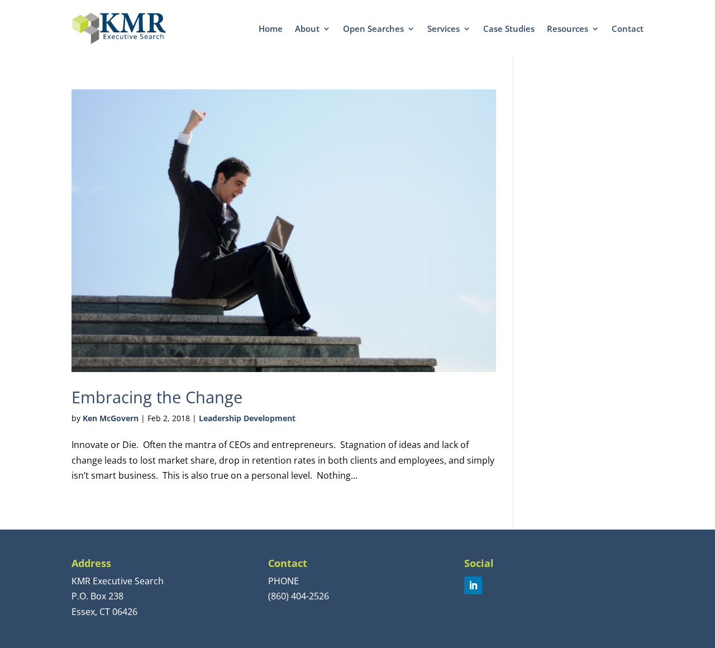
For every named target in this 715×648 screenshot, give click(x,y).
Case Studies (509, 28)
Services (443, 28)
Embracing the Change (157, 397)
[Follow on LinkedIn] (473, 585)
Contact (628, 28)
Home (271, 28)
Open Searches (373, 28)
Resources (567, 28)
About (307, 28)
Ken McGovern (111, 418)
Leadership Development (247, 418)
